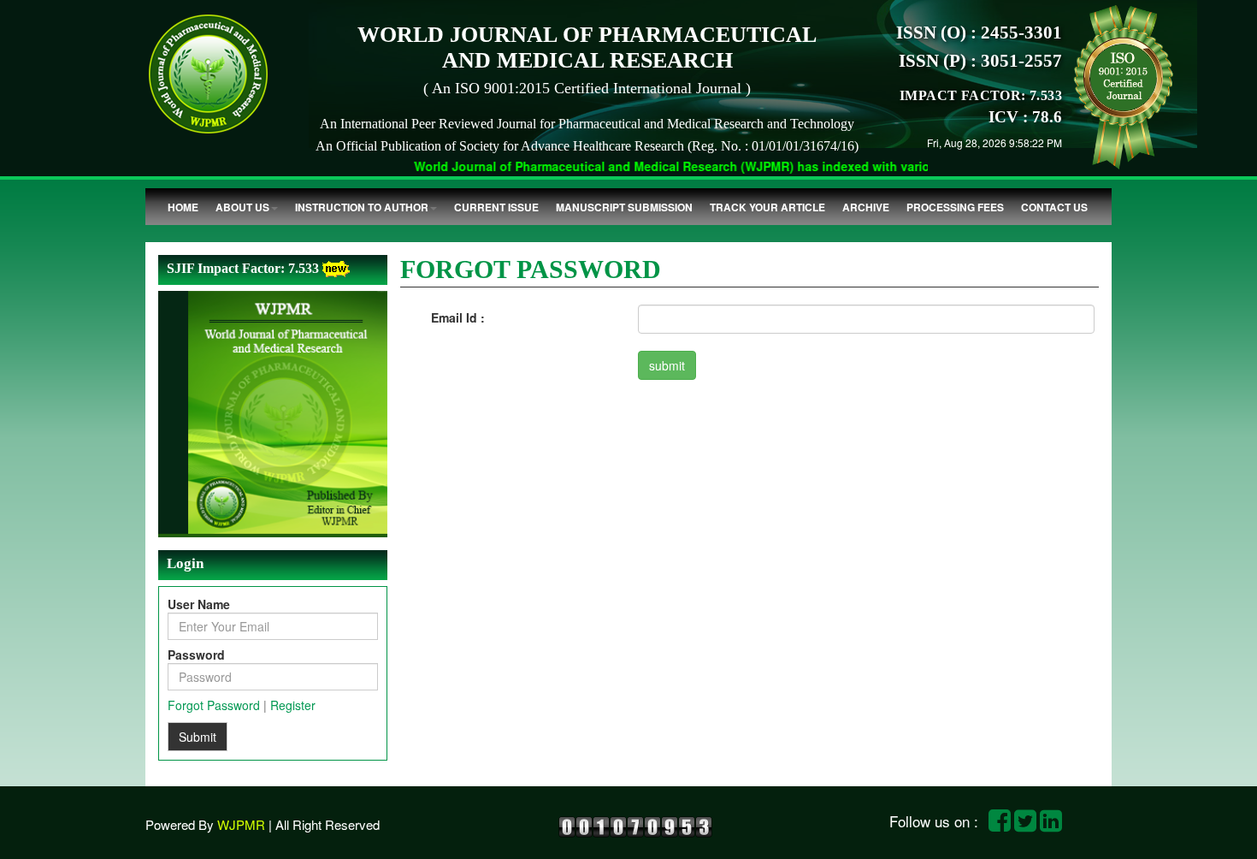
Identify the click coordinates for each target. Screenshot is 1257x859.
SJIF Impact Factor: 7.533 (243, 268)
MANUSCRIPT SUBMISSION (624, 207)
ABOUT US (242, 207)
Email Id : (458, 317)
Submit (197, 736)
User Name (199, 604)
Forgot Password (214, 705)
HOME (183, 207)
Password (196, 654)
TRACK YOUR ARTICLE (767, 207)
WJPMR (241, 824)
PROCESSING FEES (955, 207)
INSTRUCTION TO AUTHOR (361, 207)
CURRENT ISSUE (496, 207)
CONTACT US (1054, 207)
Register (293, 705)
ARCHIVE (865, 207)
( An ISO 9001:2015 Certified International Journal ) (587, 88)
